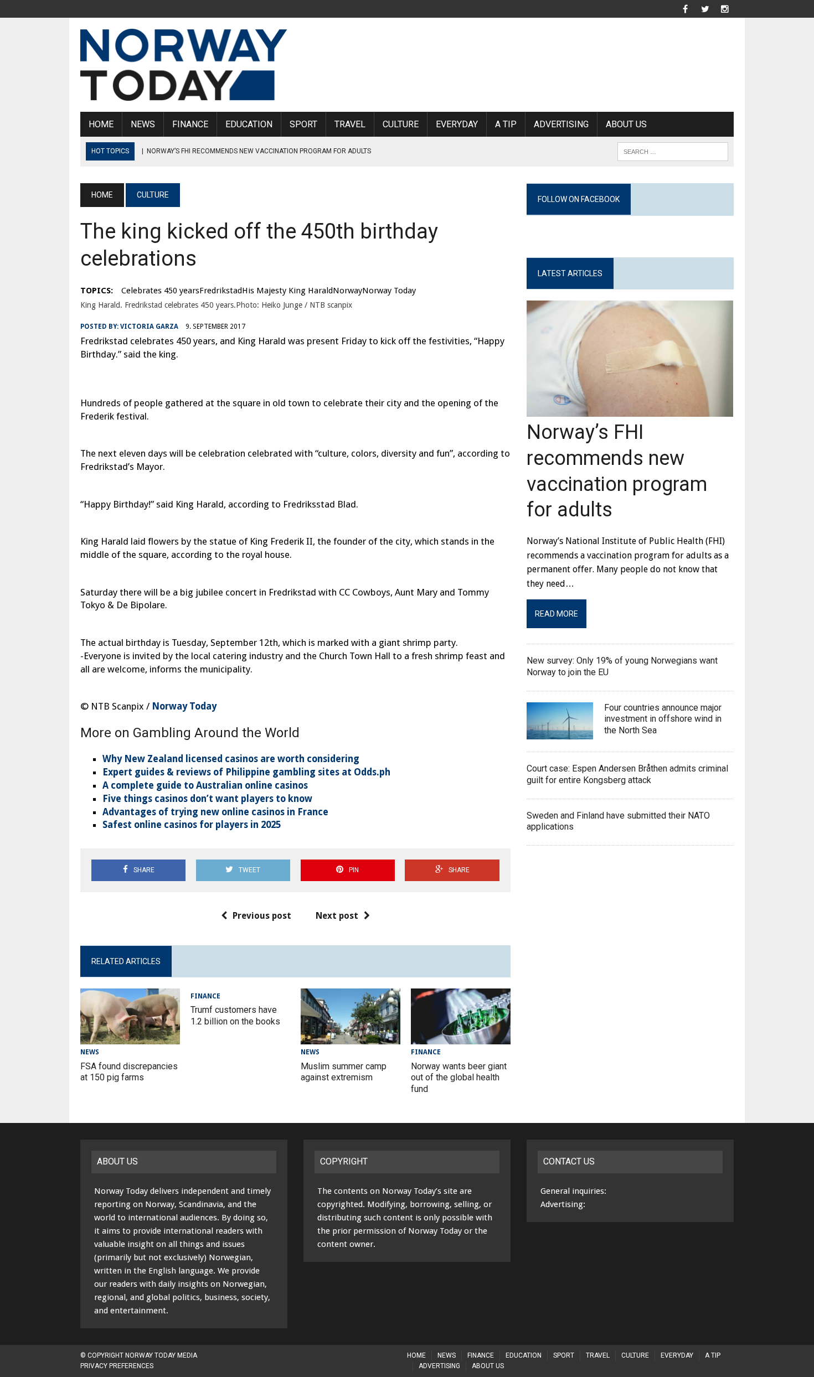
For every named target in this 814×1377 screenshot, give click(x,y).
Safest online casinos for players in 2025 (191, 824)
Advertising (561, 124)
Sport (303, 124)
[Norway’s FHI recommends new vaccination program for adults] (630, 410)
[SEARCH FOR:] (672, 151)
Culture (401, 124)
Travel (349, 124)
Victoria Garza (149, 326)
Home (101, 124)
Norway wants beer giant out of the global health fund (459, 1078)
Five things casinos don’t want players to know (207, 798)
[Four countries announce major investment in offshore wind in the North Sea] (560, 732)
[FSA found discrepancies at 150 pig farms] (130, 1037)
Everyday (457, 124)
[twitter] (705, 8)
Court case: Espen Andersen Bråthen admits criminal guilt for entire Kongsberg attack (627, 774)
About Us (626, 124)
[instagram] (725, 8)
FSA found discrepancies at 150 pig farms (129, 1072)
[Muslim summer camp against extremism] (350, 1037)
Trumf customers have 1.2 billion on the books (235, 1016)
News (143, 124)
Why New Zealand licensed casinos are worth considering (230, 758)
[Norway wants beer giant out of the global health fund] (461, 1037)
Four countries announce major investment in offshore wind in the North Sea (663, 719)
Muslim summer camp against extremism (344, 1072)
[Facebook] (685, 8)
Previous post (262, 915)
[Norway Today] (183, 65)
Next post (337, 915)
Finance (190, 124)
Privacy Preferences (116, 1366)
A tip (506, 124)
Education (248, 124)
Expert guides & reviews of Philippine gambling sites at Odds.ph (246, 772)
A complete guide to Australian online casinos (205, 785)
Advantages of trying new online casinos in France (215, 811)
